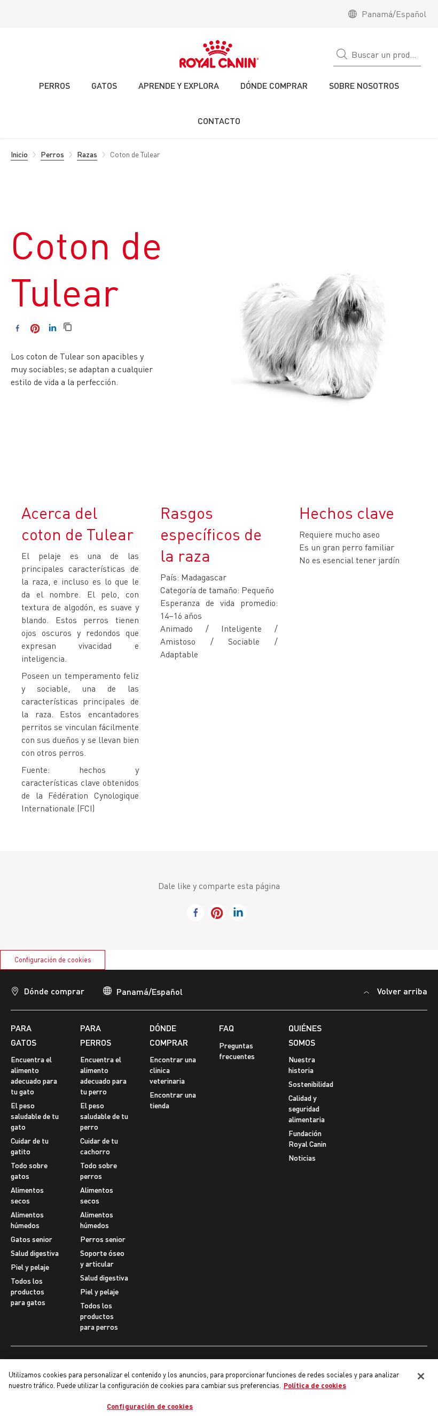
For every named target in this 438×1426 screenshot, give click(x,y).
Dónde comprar (54, 991)
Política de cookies (315, 1385)
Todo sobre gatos (29, 1170)
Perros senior (103, 1239)
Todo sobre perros (98, 1170)
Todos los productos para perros (99, 1316)
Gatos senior (31, 1239)
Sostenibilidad (310, 1083)
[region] (219, 1392)
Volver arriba (402, 991)
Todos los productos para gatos (28, 1291)
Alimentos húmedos (27, 1220)
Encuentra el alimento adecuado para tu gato (34, 1075)
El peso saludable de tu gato (35, 1116)
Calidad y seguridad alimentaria (306, 1108)
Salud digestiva (35, 1253)
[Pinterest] (35, 328)
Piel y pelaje (30, 1266)
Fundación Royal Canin (307, 1138)
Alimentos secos (27, 1195)
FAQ (226, 1028)
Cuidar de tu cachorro (99, 1146)
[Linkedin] (52, 328)
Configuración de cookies (52, 959)
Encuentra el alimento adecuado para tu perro (103, 1075)
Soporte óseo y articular (102, 1258)
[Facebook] (17, 328)
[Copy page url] (68, 328)
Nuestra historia (301, 1065)
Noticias (302, 1157)
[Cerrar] (421, 1376)
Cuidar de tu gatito (30, 1146)
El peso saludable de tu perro (104, 1116)
